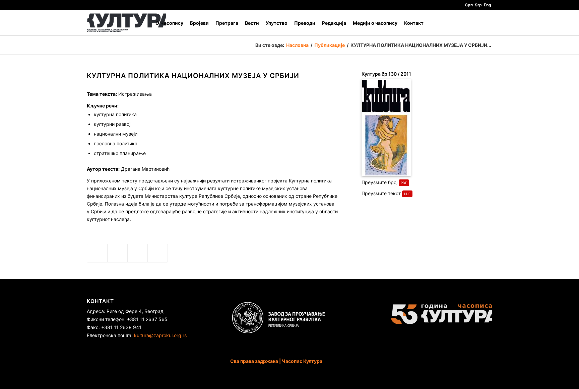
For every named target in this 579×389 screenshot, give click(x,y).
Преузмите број (379, 182)
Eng (487, 4)
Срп (469, 4)
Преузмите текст (381, 193)
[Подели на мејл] (158, 253)
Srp (478, 4)
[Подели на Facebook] (97, 253)
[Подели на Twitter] (117, 253)
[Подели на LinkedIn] (137, 253)
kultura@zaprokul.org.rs (160, 335)
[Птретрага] (485, 22)
